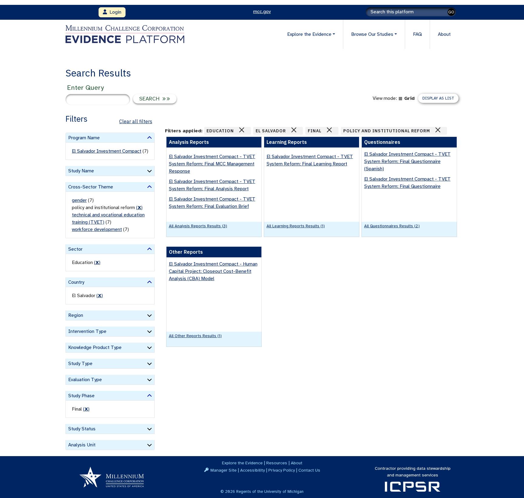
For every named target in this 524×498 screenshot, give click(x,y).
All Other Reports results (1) (195, 335)
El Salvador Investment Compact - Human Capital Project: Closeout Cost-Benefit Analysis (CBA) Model (213, 271)
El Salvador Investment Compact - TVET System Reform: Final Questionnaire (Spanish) (407, 161)
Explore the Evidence (242, 463)
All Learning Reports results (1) (296, 226)
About (444, 34)
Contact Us (309, 470)
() (139, 208)
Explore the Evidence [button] (309, 34)
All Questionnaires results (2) (392, 226)
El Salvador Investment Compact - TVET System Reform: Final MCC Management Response (212, 164)
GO (451, 12)
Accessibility (252, 470)
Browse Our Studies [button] (372, 34)
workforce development (97, 229)
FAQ (417, 34)
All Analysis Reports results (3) (198, 226)
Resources (276, 463)
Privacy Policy (281, 470)
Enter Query (85, 87)
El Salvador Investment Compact (106, 151)
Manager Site (223, 470)
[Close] (241, 130)
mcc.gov (262, 11)
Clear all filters (135, 121)
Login (114, 12)
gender (79, 200)
